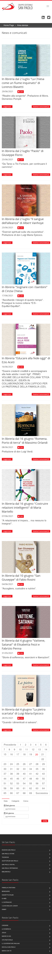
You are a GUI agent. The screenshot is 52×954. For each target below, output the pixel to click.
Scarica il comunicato (40, 106)
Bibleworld (6, 872)
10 (20, 749)
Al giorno (10, 813)
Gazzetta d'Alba (8, 895)
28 (37, 764)
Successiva (42, 793)
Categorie (15, 801)
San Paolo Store (8, 853)
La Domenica (6, 929)
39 (17, 773)
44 (5, 778)
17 (17, 754)
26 (24, 764)
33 (24, 769)
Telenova (5, 857)
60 (17, 788)
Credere (5, 925)
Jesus (4, 932)
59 (11, 788)
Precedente (10, 744)
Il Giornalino (7, 902)
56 (37, 783)
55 (30, 783)
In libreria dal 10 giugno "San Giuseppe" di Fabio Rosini (21, 577)
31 (11, 769)
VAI (44, 821)
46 (17, 778)
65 (5, 793)
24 (11, 764)
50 (43, 778)
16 (11, 754)
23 (5, 764)
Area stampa (22, 25)
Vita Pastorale (7, 940)
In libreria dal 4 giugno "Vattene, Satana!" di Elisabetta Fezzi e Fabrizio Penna (23, 644)
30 (5, 769)
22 (42, 759)
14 (46, 749)
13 (39, 749)
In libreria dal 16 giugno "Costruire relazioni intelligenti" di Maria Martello (25, 507)
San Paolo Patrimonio (10, 868)
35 (37, 769)
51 (5, 783)
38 (11, 773)
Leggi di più (7, 106)
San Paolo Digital (8, 864)
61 (24, 788)
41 (30, 773)
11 (26, 749)
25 (17, 764)
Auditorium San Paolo (10, 861)
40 (24, 773)
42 (37, 773)
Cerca (25, 801)
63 (37, 788)
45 (11, 778)
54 (24, 783)
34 (30, 769)
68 (24, 793)
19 (30, 754)
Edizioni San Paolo (8, 850)
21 (42, 754)
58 (5, 788)
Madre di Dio (6, 936)
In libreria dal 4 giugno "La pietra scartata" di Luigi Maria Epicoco (23, 711)
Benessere (6, 891)
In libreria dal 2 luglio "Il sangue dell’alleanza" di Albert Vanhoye (23, 221)
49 (37, 778)
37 (5, 773)
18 (24, 754)
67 (17, 793)
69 (30, 793)
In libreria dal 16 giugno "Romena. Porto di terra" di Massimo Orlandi (25, 441)
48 (30, 778)
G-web (4, 898)
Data (5, 801)
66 (11, 793)
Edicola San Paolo (8, 947)
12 (33, 749)
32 (17, 769)
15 (5, 754)
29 (43, 764)
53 (17, 783)
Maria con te (6, 951)
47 (24, 778)
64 (43, 788)
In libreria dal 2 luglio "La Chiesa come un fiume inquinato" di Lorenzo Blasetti (23, 83)
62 (30, 788)
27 (30, 764)
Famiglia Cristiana (8, 887)
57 (43, 783)
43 (43, 773)
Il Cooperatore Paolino (11, 943)
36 (43, 769)
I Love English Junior (10, 906)
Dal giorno (10, 805)
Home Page (9, 25)
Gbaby (4, 909)
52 (11, 783)
